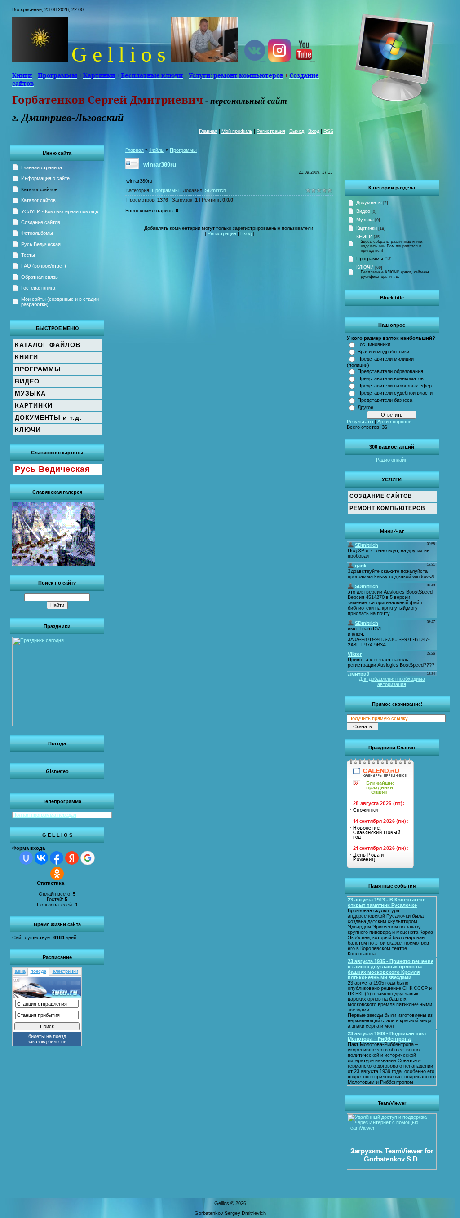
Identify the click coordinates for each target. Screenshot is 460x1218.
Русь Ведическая (52, 469)
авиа (20, 971)
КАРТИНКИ (34, 405)
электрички (65, 971)
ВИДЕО (27, 381)
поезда (38, 971)
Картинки (366, 228)
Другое (365, 407)
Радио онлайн (391, 459)
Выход (296, 131)
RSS (328, 131)
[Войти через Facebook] (56, 858)
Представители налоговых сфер (395, 385)
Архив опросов (394, 421)
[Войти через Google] (87, 858)
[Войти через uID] (26, 858)
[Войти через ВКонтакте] (41, 858)
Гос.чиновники (374, 344)
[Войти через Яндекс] (72, 858)
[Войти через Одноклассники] (57, 873)
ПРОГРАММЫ (38, 369)
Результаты (360, 421)
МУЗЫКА (30, 393)
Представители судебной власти (395, 393)
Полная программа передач (44, 815)
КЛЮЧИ (365, 267)
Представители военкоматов (391, 378)
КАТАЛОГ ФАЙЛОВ (47, 344)
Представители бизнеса (385, 400)
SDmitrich (215, 190)
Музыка (365, 219)
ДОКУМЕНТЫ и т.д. (48, 417)
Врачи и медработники (383, 351)
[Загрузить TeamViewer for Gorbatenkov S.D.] (392, 1167)
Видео (363, 211)
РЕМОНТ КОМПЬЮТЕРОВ (387, 508)
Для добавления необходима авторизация (392, 681)
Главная (208, 131)
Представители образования (390, 371)
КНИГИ (364, 236)
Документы (369, 202)
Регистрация (271, 131)
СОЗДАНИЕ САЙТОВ (380, 496)
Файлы (156, 150)
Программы (369, 258)
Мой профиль (236, 131)
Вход (313, 131)
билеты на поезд (47, 1036)
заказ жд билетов (46, 1041)
